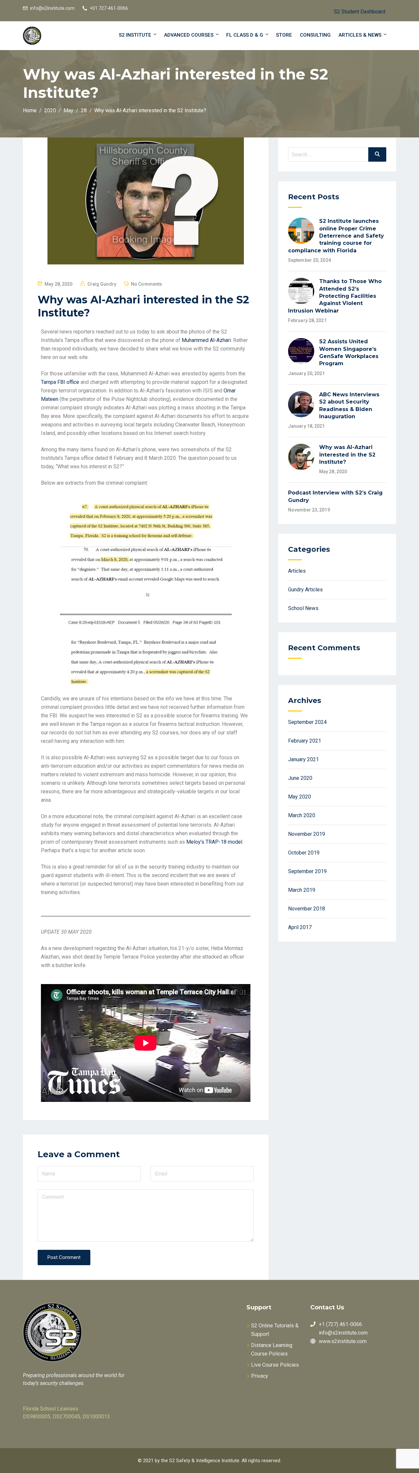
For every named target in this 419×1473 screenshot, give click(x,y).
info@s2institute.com (52, 8)
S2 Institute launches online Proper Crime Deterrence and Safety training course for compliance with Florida (336, 236)
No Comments (146, 284)
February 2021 (304, 741)
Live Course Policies (275, 1365)
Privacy (259, 1376)
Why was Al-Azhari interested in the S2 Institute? (347, 454)
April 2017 (300, 927)
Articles (297, 571)
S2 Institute (135, 35)
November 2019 (306, 834)
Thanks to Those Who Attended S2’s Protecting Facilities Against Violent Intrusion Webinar (335, 296)
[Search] (377, 154)
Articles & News (359, 35)
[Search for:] (337, 154)
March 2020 (301, 815)
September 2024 (307, 722)
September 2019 (307, 871)
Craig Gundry (101, 284)
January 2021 (303, 759)
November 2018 (306, 909)
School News (303, 608)
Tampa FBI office (60, 382)
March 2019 (301, 890)
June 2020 (300, 778)
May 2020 (299, 797)
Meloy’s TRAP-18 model (214, 842)
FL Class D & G (244, 35)
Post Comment (64, 1257)
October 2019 (303, 853)
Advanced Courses (188, 35)
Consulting (315, 35)
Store (284, 35)
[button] (354, 10)
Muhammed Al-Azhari (206, 340)
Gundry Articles (305, 589)
